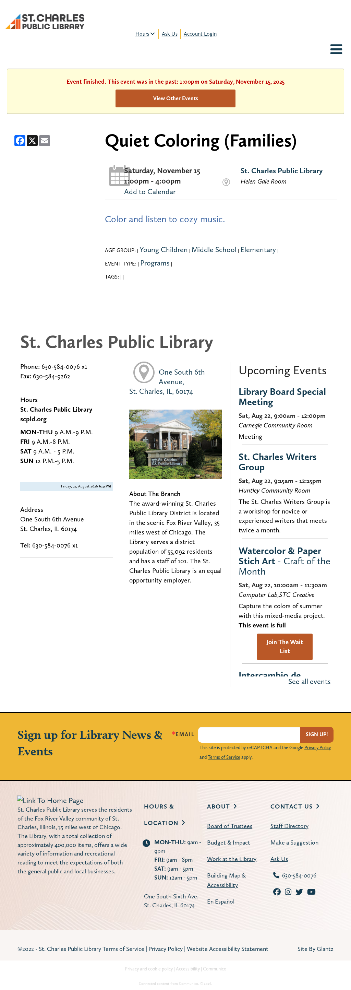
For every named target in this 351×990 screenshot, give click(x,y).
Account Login (200, 34)
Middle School (214, 249)
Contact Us (291, 806)
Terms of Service (224, 757)
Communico (214, 968)
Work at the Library (231, 858)
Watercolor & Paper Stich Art (284, 561)
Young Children (164, 249)
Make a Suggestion (294, 842)
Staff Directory (289, 825)
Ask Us (170, 34)
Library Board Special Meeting (282, 397)
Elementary (258, 249)
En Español (220, 901)
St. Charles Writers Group (278, 462)
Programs (155, 262)
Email (185, 734)
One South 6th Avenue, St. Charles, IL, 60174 (167, 381)
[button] (336, 50)
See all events (309, 681)
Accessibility (188, 968)
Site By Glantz (316, 948)
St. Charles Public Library (282, 170)
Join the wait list (285, 646)
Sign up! (317, 734)
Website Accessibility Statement (227, 948)
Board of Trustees (229, 825)
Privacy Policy (317, 747)
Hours (142, 34)
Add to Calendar (150, 191)
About (218, 806)
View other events (175, 98)
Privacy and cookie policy (149, 968)
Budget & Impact (228, 842)
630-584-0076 (299, 875)
